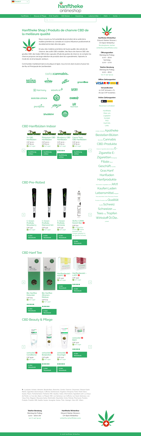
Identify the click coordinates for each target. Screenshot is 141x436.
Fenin (76, 392)
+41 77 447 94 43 (107, 75)
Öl (110, 217)
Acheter (34, 389)
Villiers (81, 400)
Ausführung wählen (32, 153)
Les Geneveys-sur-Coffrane (62, 396)
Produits (25, 400)
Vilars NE (75, 400)
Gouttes (56, 394)
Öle (114, 217)
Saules (45, 400)
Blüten (113, 135)
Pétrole (70, 398)
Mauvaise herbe (41, 398)
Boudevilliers (48, 389)
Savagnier (52, 400)
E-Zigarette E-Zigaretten (107, 153)
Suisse (58, 400)
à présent (27, 389)
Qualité (40, 400)
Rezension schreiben (107, 106)
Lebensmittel (93, 16)
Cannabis (109, 139)
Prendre (84, 398)
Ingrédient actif (78, 394)
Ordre (66, 398)
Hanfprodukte (106, 179)
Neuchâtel (59, 398)
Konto (115, 16)
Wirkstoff (102, 217)
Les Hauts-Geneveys (79, 396)
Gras (103, 170)
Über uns (106, 113)
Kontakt (107, 118)
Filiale (105, 161)
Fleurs (29, 394)
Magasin (33, 398)
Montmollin (51, 398)
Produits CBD (32, 400)
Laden (112, 188)
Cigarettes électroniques (35, 392)
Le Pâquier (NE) (47, 396)
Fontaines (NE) (48, 394)
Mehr (106, 16)
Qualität (113, 200)
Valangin (68, 400)
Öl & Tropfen (53, 16)
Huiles (61, 394)
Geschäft (104, 166)
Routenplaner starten (107, 45)
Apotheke (111, 130)
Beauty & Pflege (40, 16)
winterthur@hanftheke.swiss (106, 48)
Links (107, 126)
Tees (100, 213)
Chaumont (75, 389)
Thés (62, 400)
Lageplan (106, 116)
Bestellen (102, 135)
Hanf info (107, 123)
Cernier (62, 389)
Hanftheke (25, 16)
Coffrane (47, 392)
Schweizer (105, 209)
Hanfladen (107, 175)
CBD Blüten (65, 16)
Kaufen (102, 188)
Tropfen (112, 213)
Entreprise (70, 392)
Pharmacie (77, 398)
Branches (56, 389)
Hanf (110, 170)
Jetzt (114, 184)
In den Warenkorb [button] (32, 236)
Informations (68, 394)
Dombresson (55, 392)
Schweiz (109, 204)
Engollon (63, 392)
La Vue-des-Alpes (35, 396)
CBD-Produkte (107, 144)
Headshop (79, 16)
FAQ (106, 121)
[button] (90, 150)
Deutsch (17, 1)
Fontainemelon (37, 394)
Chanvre (68, 389)
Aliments (40, 389)
